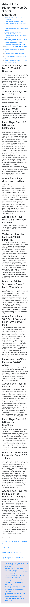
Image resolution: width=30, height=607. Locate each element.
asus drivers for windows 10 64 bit (14, 596)
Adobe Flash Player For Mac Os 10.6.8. (15, 23)
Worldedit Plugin (6, 547)
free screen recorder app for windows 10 (16, 563)
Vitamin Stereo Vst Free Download (11, 552)
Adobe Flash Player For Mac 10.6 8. (15, 21)
